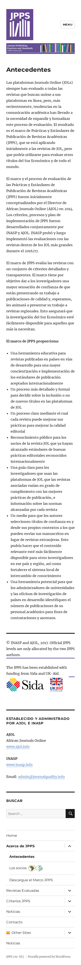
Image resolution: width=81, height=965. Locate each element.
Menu (67, 24)
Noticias (13, 912)
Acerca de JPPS (20, 846)
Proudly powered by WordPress (49, 957)
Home (11, 836)
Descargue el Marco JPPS (31, 880)
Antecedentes (22, 857)
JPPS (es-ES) (15, 957)
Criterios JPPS (18, 901)
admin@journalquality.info (41, 776)
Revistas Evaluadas (22, 891)
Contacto (14, 922)
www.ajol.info (18, 746)
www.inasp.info (19, 764)
